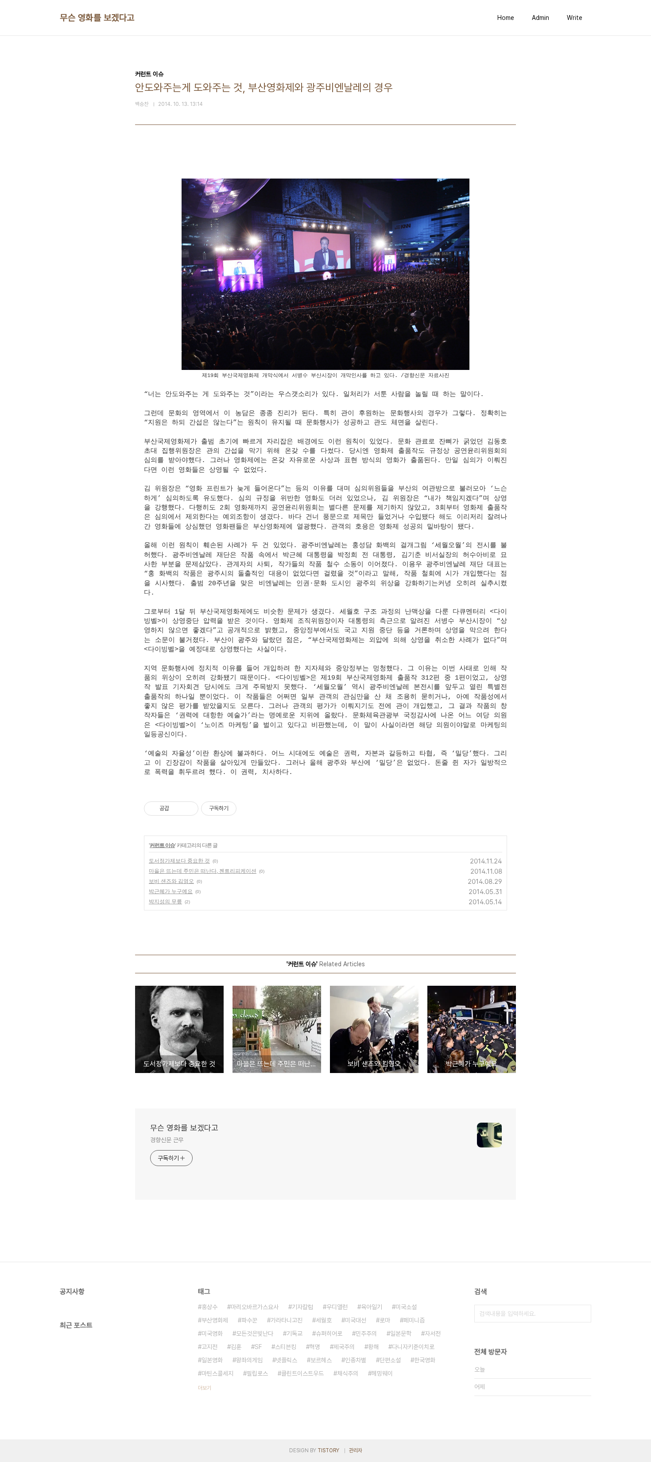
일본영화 (212, 1360)
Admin (540, 17)
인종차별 (355, 1360)
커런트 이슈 (162, 845)
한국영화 (424, 1360)
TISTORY (328, 1450)
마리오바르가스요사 (255, 1306)
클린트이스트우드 (302, 1373)
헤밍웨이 (382, 1373)
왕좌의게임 (249, 1360)
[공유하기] (177, 808)
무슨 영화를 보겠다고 (97, 17)
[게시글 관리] (188, 808)
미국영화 (212, 1333)
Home (505, 17)
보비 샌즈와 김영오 (171, 881)
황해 (373, 1346)
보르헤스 (321, 1360)
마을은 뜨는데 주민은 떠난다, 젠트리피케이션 (202, 870)
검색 (582, 1313)
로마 (385, 1320)
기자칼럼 (302, 1306)
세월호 (324, 1320)
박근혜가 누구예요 (171, 891)
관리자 (355, 1450)
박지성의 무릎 (165, 901)
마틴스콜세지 (217, 1373)
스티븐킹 (285, 1346)
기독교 (294, 1333)
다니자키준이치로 (413, 1346)
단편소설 (390, 1360)
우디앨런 (337, 1306)
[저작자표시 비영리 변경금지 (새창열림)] (248, 808)
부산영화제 (215, 1320)
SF (258, 1346)
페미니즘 (414, 1320)
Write (574, 17)
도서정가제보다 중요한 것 (179, 860)
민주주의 (366, 1333)
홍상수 (209, 1306)
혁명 (315, 1346)
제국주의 (344, 1346)
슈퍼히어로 (329, 1333)
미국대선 (355, 1320)
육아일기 (371, 1306)
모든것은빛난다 (254, 1333)
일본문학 (400, 1333)
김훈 (236, 1346)
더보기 (204, 1388)
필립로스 (257, 1373)
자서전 (433, 1333)
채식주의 (347, 1373)
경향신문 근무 (166, 1139)
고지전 (209, 1346)
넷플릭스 (286, 1360)
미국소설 (406, 1306)
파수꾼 (249, 1320)
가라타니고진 (286, 1320)
